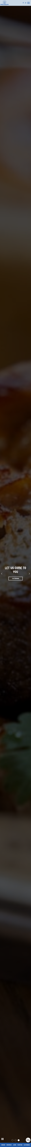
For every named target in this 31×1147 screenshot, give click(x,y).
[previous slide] (1, 573)
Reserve (9, 1145)
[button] (12, 1140)
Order (3, 1145)
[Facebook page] (23, 3)
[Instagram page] (25, 3)
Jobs (14, 1145)
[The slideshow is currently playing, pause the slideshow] (2, 1139)
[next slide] (29, 573)
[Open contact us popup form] (28, 1140)
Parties (19, 1145)
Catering (15, 578)
